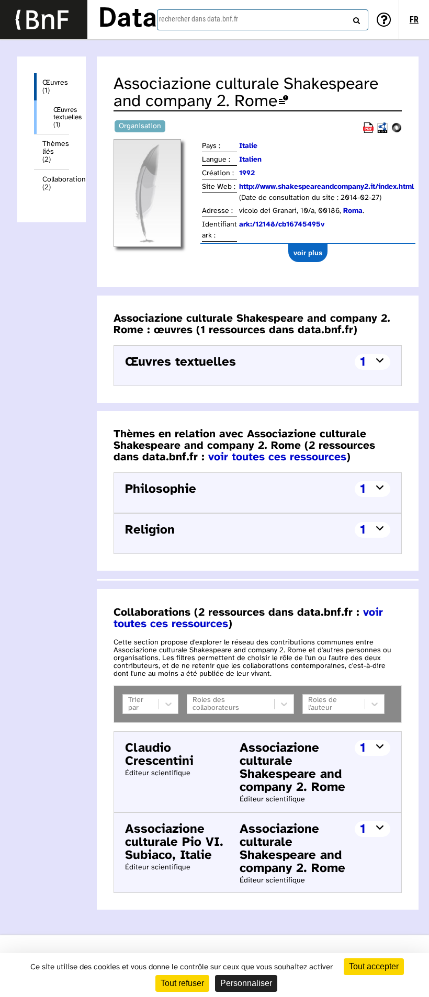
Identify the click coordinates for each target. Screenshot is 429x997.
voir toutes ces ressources (277, 457)
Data (127, 19)
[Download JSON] (396, 131)
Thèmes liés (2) (55, 152)
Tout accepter (374, 966)
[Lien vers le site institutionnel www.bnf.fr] (43, 19)
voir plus (307, 253)
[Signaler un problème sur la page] (283, 101)
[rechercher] (355, 18)
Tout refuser (182, 983)
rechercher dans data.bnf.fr (198, 19)
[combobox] (262, 19)
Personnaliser (246, 983)
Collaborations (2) (55, 183)
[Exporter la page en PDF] (368, 131)
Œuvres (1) (55, 87)
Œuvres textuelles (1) (61, 117)
